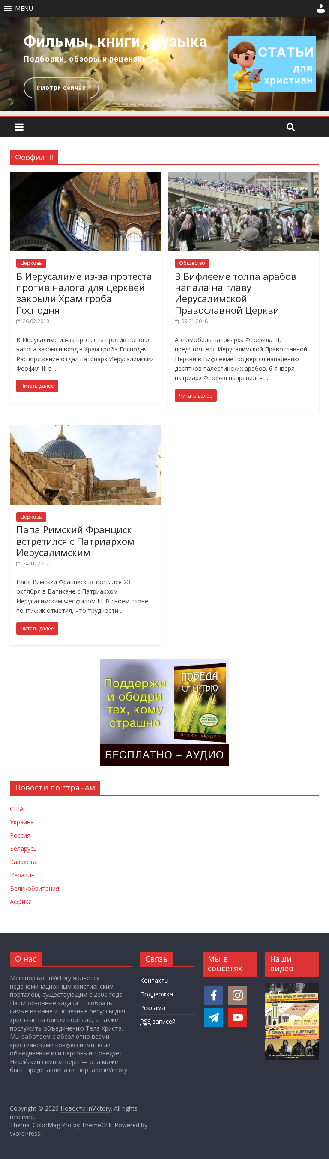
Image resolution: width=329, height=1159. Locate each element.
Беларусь (23, 848)
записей (158, 1021)
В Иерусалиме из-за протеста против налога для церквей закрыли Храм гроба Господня (84, 293)
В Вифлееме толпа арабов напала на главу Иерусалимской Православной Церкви (235, 293)
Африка (21, 901)
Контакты (154, 980)
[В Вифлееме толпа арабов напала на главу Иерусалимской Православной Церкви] (243, 176)
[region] (164, 64)
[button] (24, 8)
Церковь (31, 263)
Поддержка (156, 994)
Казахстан (25, 862)
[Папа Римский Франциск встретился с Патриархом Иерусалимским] (85, 430)
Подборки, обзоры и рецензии (85, 58)
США (17, 809)
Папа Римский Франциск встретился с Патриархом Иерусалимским (75, 541)
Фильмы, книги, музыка (116, 42)
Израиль (22, 875)
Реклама (152, 1008)
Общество (192, 263)
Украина (22, 822)
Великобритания (34, 888)
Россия (20, 835)
